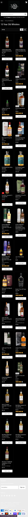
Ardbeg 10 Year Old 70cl (20, 79)
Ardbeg (17, 80)
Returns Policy (3, 503)
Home (2, 20)
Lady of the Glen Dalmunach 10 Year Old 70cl (6, 319)
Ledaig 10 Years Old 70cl (21, 348)
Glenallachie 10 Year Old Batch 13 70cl (20, 196)
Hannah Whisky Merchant (6, 321)
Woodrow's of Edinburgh (6, 465)
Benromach (4, 140)
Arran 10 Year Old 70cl (20, 108)
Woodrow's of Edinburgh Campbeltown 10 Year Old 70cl (7, 463)
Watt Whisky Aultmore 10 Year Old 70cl (21, 406)
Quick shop (7, 58)
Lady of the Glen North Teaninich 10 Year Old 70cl (20, 320)
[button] (8, 516)
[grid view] (21, 29)
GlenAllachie (18, 198)
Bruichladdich (4, 170)
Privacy (2, 502)
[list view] (25, 29)
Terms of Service (8, 502)
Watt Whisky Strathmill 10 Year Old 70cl (21, 435)
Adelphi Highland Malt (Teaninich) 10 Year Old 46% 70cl (6, 51)
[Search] (25, 14)
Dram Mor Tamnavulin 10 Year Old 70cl (7, 196)
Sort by (3, 29)
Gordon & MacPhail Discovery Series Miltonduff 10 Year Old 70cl (6, 259)
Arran (16, 109)
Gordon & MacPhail (5, 230)
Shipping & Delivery (16, 502)
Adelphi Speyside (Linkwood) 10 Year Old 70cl (7, 80)
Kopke (17, 291)
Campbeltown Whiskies (20, 408)
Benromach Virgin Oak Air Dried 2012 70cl (20, 138)
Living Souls (4, 380)
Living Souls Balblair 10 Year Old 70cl (6, 378)
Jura (16, 258)
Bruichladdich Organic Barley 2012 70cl (20, 168)
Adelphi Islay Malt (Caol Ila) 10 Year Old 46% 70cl (21, 50)
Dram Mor (3, 198)
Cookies (17, 503)
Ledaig (17, 349)
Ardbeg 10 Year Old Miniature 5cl (6, 109)
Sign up (22, 487)
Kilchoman (4, 291)
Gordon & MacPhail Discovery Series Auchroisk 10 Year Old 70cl (6, 226)
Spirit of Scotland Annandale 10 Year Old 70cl (6, 406)
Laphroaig (3, 350)
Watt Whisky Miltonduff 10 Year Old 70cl (6, 435)
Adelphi (3, 53)
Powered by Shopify (4, 507)
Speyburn (17, 378)
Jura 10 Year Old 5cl (20, 256)
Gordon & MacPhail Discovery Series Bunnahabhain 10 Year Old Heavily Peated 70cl (20, 226)
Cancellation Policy (11, 503)
